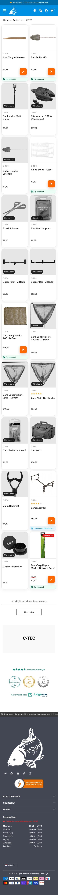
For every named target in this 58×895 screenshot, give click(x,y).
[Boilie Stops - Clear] (43, 150)
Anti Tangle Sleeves (14, 57)
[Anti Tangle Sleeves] (15, 38)
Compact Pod (38, 508)
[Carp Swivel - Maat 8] (15, 430)
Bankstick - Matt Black (12, 118)
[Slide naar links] (5, 3)
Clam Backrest (11, 506)
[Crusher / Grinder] (15, 545)
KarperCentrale (22, 874)
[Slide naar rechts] (53, 3)
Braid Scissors (10, 228)
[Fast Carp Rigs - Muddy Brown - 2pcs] (43, 545)
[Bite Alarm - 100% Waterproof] (43, 96)
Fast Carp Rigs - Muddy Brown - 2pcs (42, 567)
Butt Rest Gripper (40, 228)
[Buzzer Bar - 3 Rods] (43, 262)
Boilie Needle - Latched (11, 172)
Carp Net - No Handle (43, 398)
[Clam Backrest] (15, 484)
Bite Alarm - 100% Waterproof (41, 118)
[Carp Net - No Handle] (43, 374)
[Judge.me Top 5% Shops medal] (43, 682)
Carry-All (36, 450)
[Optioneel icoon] (41, 11)
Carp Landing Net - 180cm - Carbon (41, 338)
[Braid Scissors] (15, 208)
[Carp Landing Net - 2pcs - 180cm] (15, 374)
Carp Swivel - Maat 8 (14, 450)
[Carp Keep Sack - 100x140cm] (15, 315)
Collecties (17, 20)
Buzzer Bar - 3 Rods (42, 282)
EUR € (10, 865)
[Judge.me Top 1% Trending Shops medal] (29, 682)
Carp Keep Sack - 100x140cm (12, 337)
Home (6, 20)
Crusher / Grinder (12, 566)
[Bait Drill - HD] (43, 38)
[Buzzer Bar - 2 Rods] (15, 262)
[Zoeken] (35, 11)
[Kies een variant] (23, 71)
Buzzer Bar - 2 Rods (14, 282)
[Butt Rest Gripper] (43, 208)
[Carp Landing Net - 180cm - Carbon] (43, 315)
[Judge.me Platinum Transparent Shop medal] (15, 682)
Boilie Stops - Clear (41, 169)
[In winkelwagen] (51, 71)
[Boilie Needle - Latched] (15, 150)
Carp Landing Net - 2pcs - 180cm (13, 396)
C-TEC (29, 20)
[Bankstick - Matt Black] (15, 96)
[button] (35, 11)
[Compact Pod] (43, 484)
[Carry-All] (43, 430)
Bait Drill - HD (39, 57)
